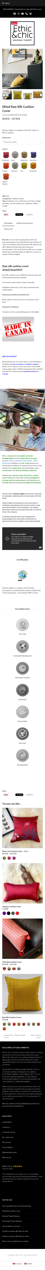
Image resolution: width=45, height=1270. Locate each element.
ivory (16, 201)
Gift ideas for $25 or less (11, 1211)
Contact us (6, 1127)
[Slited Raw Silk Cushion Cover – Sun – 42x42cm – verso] (27, 96)
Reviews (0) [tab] (8, 229)
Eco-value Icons (8, 1137)
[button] (6, 3)
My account (6, 1142)
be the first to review (19, 115)
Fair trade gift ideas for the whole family (16, 1206)
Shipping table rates (9, 1152)
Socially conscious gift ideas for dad (15, 1231)
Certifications (7, 1122)
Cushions (15, 199)
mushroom (23, 201)
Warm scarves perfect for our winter (15, 1241)
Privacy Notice (7, 1147)
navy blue (31, 201)
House (21, 199)
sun (23, 203)
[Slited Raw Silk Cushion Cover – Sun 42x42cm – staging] (22, 69)
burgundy (10, 201)
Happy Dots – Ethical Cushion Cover (14, 1036)
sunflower (28, 203)
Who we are (6, 1157)
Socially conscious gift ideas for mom (15, 1236)
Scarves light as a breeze (11, 1226)
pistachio (5, 203)
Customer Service (8, 1132)
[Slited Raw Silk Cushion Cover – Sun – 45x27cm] (37, 95)
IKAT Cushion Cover (35, 1036)
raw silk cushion (15, 203)
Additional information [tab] (24, 223)
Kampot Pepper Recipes (11, 1216)
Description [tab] (8, 223)
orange (37, 201)
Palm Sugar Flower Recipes (12, 1221)
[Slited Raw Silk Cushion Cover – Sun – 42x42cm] (17, 95)
